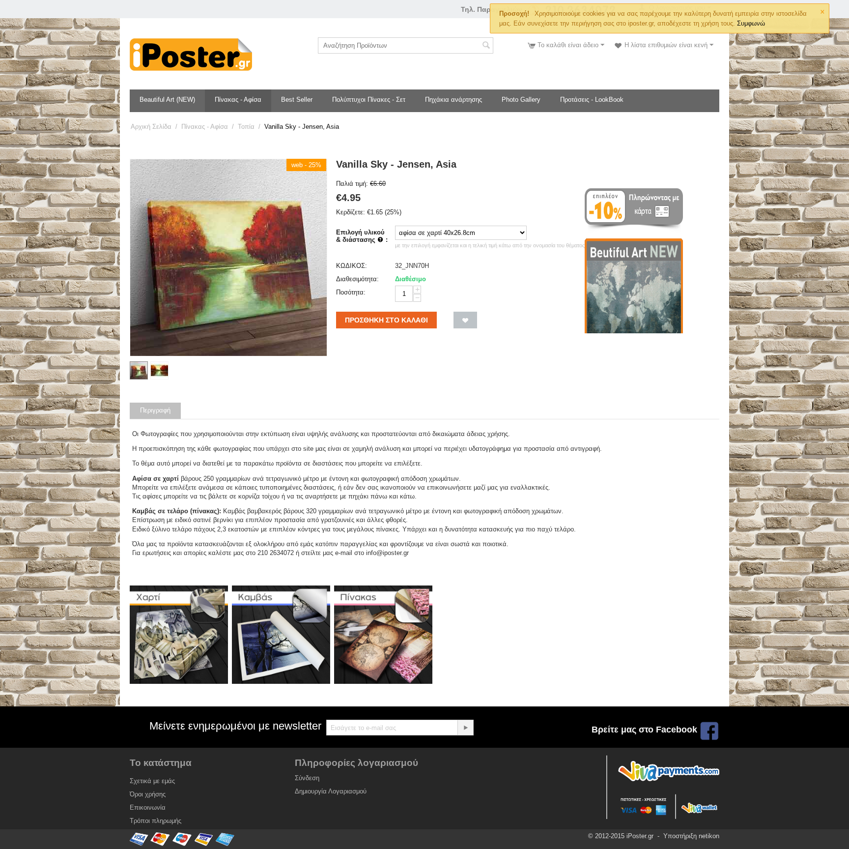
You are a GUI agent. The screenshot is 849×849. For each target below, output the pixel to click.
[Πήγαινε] (465, 727)
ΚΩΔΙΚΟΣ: (351, 265)
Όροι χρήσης (148, 794)
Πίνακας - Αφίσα (238, 99)
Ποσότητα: (351, 292)
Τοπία (246, 126)
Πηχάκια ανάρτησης (453, 99)
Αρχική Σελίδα (151, 126)
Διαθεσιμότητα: (357, 279)
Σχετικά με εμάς (152, 781)
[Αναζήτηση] (486, 46)
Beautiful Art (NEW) (167, 99)
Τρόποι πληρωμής (155, 820)
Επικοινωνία (148, 807)
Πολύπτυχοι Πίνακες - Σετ (368, 99)
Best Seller (296, 99)
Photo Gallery (521, 99)
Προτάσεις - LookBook (591, 99)
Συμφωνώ (751, 23)
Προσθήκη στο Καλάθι (386, 320)
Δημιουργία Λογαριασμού (331, 791)
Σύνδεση (307, 778)
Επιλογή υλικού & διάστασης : (362, 236)
